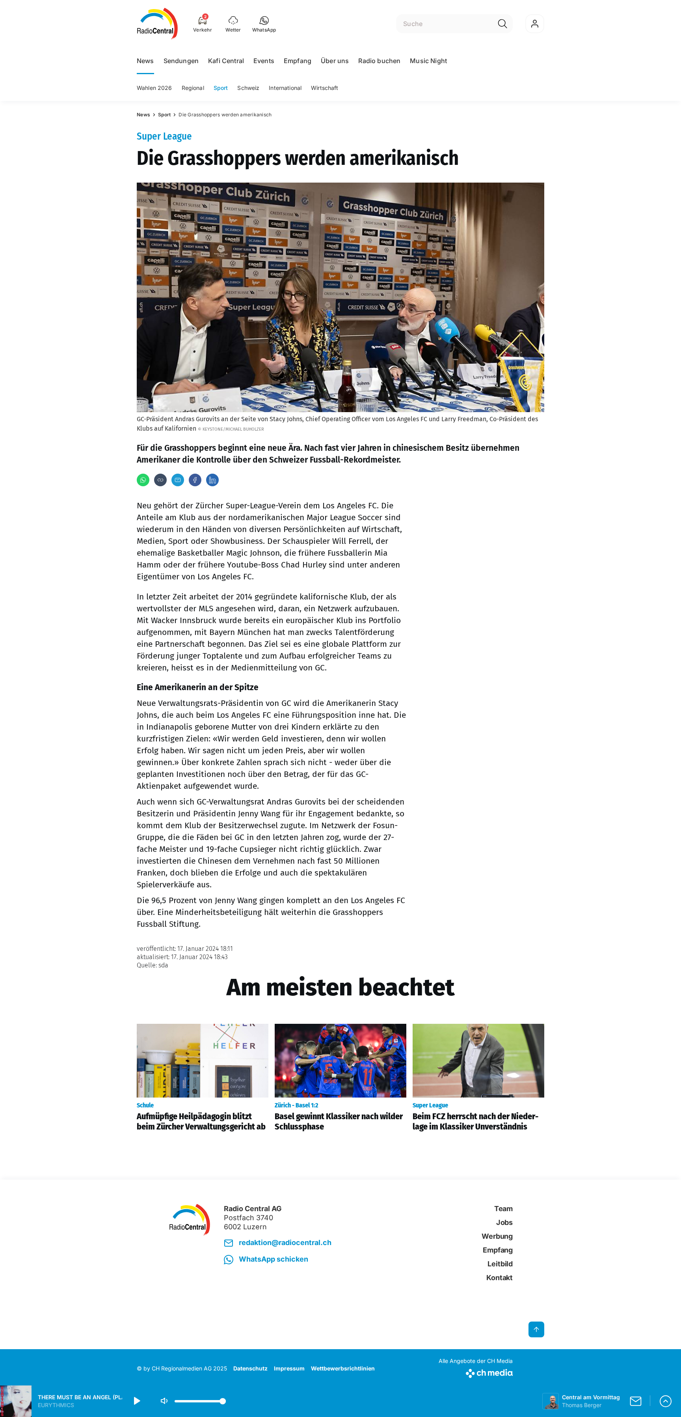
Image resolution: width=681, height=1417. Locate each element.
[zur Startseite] (157, 23)
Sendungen (181, 61)
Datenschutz (250, 1368)
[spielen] (136, 1401)
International (285, 87)
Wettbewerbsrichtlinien (343, 1368)
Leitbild (500, 1264)
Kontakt (499, 1277)
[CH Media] (476, 1372)
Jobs (504, 1222)
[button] (264, 24)
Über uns (335, 61)
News (145, 61)
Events (263, 61)
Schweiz (248, 87)
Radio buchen (379, 61)
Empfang (297, 61)
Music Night (428, 61)
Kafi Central (226, 61)
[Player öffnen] (666, 1401)
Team (503, 1208)
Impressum (289, 1368)
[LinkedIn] (212, 480)
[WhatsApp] (143, 480)
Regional (193, 87)
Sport (221, 87)
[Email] (177, 480)
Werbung (497, 1236)
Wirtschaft (324, 87)
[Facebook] (195, 480)
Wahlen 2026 (154, 87)
